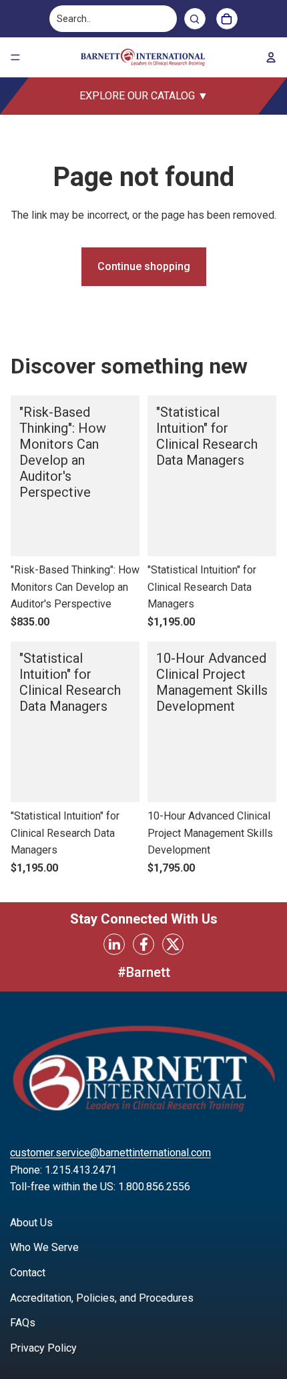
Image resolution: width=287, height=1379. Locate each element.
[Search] (195, 18)
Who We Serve (44, 1247)
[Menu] (15, 57)
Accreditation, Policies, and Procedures (102, 1298)
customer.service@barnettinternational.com (110, 1152)
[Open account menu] (271, 57)
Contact (27, 1272)
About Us (31, 1222)
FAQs (22, 1322)
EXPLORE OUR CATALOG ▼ (143, 95)
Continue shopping (143, 266)
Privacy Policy (43, 1348)
